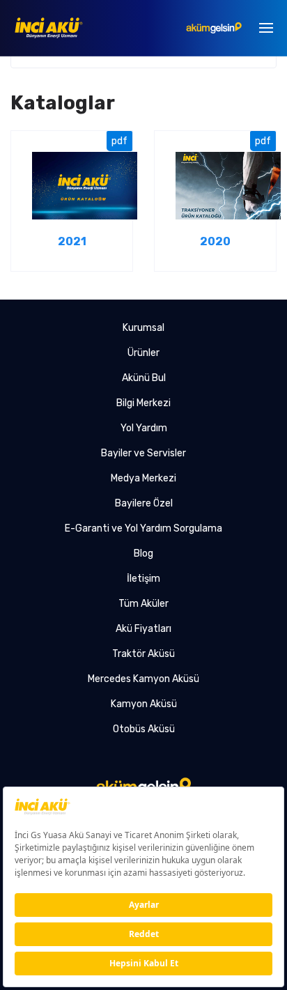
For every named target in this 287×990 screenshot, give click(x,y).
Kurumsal (143, 328)
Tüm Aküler (143, 604)
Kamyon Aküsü (144, 704)
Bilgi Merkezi (143, 403)
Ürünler (143, 353)
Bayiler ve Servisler (143, 453)
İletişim (143, 579)
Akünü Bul (144, 378)
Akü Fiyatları (143, 629)
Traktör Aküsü (143, 654)
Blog (143, 553)
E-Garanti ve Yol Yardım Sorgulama (143, 528)
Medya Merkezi (143, 478)
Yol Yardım (144, 428)
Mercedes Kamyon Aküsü (143, 679)
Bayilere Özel (144, 503)
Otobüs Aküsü (144, 729)
